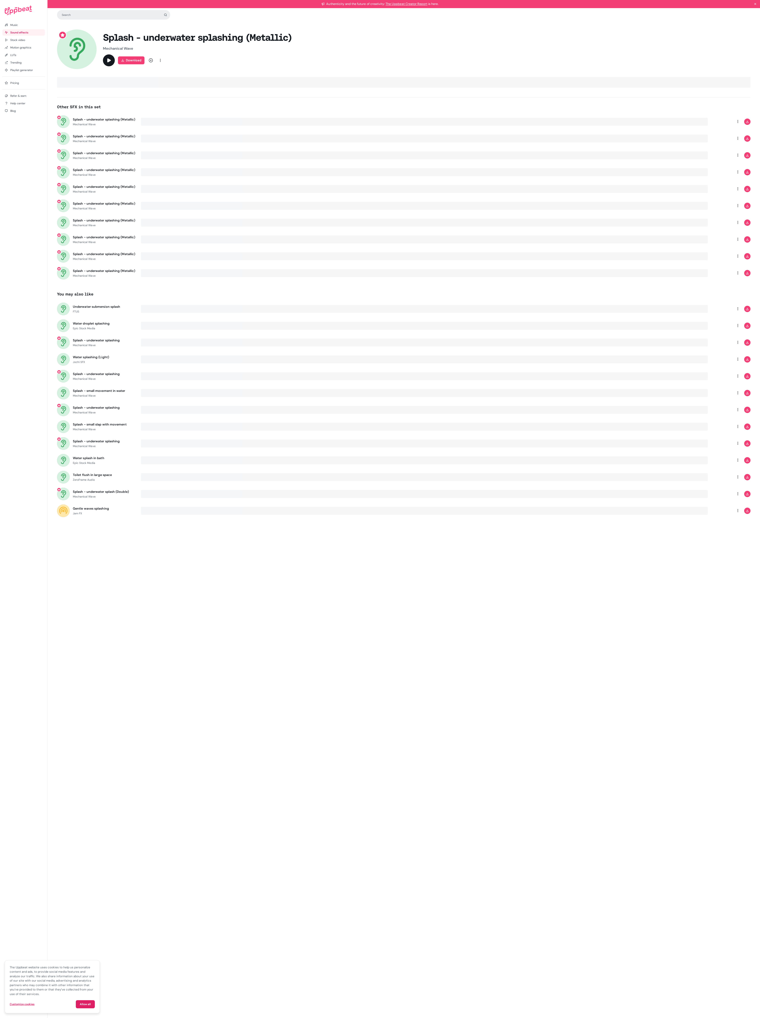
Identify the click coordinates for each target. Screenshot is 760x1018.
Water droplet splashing (91, 323)
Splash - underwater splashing (96, 340)
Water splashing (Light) (91, 357)
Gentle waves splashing (91, 508)
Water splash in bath (88, 458)
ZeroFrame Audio (84, 479)
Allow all (85, 1004)
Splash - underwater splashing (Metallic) (104, 119)
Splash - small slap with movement (100, 424)
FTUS (76, 311)
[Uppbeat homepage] (24, 10)
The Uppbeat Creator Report (406, 4)
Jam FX (77, 513)
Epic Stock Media (84, 328)
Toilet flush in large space (92, 475)
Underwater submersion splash (96, 307)
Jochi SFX (79, 362)
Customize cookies (22, 1004)
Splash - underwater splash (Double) (101, 492)
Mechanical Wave (118, 48)
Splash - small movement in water (99, 391)
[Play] (109, 60)
